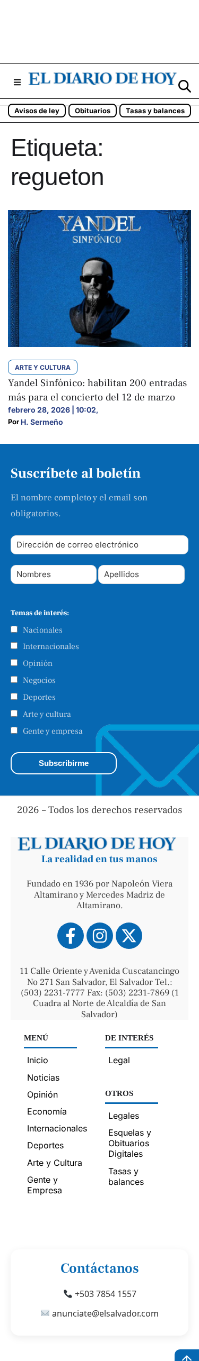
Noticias (43, 1077)
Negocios (39, 680)
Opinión (38, 663)
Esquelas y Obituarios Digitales (129, 1143)
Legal (119, 1060)
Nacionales (43, 630)
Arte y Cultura (54, 1162)
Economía (47, 1111)
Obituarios (92, 110)
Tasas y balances (155, 110)
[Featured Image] (99, 343)
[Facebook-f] (70, 935)
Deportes (39, 697)
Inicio (37, 1060)
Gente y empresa (53, 731)
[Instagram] (99, 935)
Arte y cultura (47, 714)
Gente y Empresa (44, 1184)
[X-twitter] (129, 935)
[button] (17, 82)
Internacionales (51, 646)
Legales (123, 1115)
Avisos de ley (36, 110)
